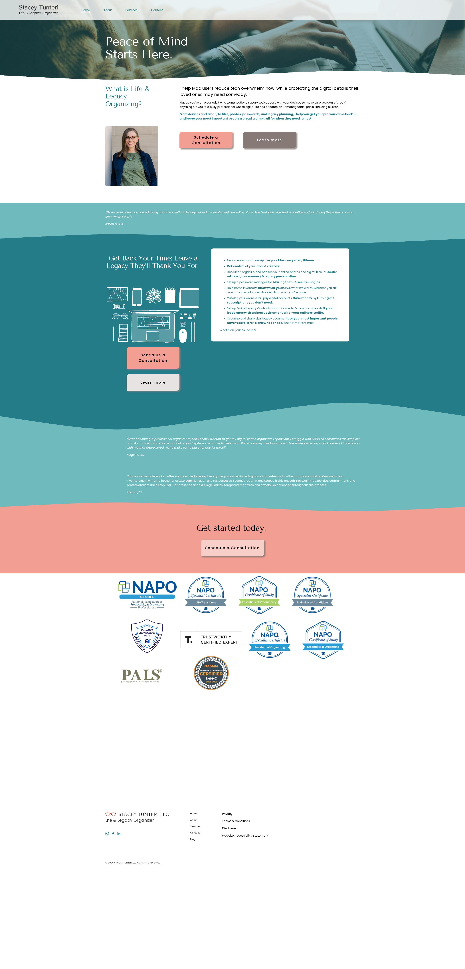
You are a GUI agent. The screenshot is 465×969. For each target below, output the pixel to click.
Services (132, 10)
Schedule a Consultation (206, 140)
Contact (157, 10)
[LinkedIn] (119, 834)
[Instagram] (107, 834)
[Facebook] (113, 834)
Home (85, 10)
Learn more (269, 140)
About (107, 10)
